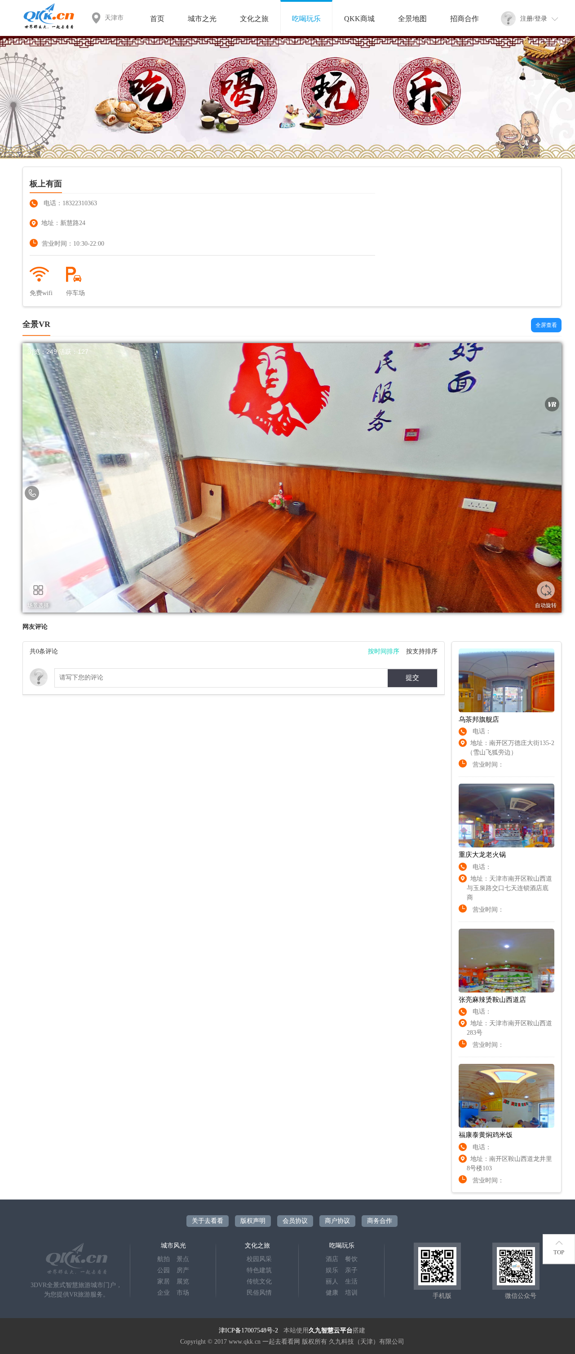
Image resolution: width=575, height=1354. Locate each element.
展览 (183, 1281)
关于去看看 (207, 1220)
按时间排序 (383, 651)
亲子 (351, 1270)
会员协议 (295, 1220)
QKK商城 (359, 18)
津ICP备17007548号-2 (248, 1330)
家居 (163, 1281)
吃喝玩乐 (306, 18)
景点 (183, 1259)
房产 (183, 1270)
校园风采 (259, 1259)
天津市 (114, 17)
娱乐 (332, 1270)
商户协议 (337, 1220)
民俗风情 (259, 1292)
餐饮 (351, 1259)
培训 (351, 1292)
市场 (183, 1292)
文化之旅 (254, 18)
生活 (351, 1281)
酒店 (332, 1259)
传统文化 (259, 1281)
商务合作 (379, 1220)
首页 (157, 18)
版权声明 (252, 1220)
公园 (163, 1270)
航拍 (163, 1259)
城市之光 (202, 18)
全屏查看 (546, 325)
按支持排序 (422, 651)
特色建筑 (259, 1270)
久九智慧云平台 (331, 1330)
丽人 (332, 1281)
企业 (163, 1292)
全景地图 (412, 18)
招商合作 (464, 18)
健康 (332, 1292)
